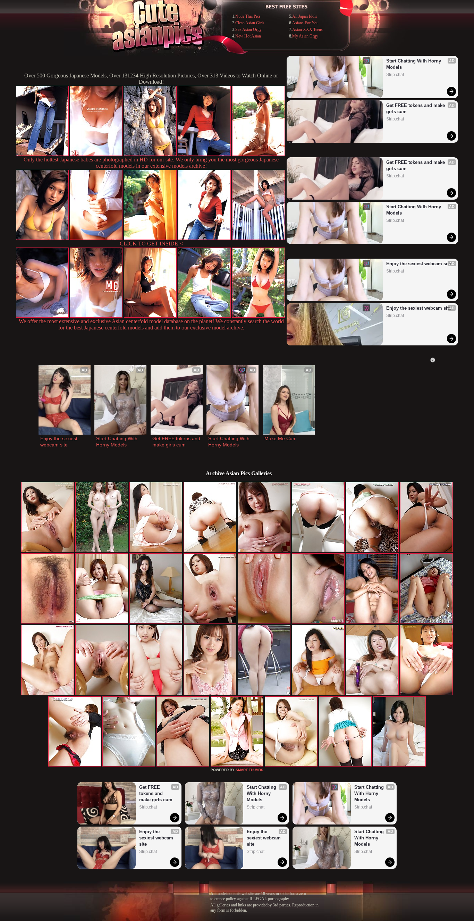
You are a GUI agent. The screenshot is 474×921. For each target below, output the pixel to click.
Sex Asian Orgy (248, 29)
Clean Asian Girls (249, 22)
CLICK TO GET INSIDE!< (151, 243)
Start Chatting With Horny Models (414, 64)
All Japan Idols (304, 16)
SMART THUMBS (249, 770)
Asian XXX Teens (307, 29)
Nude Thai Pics (248, 16)
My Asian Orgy (305, 36)
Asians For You (305, 22)
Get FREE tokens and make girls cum (416, 108)
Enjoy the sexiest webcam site (418, 263)
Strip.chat (395, 74)
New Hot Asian (248, 36)
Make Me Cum (280, 438)
